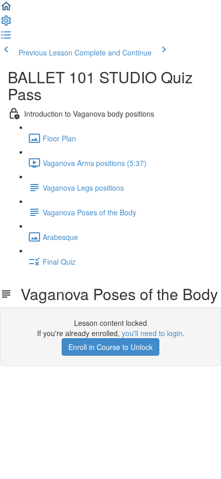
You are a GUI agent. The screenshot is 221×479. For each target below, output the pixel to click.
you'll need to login (152, 333)
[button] (6, 9)
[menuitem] (6, 24)
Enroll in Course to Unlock (110, 347)
